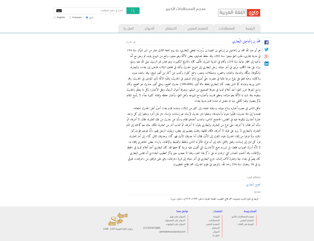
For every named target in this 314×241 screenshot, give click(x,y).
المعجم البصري (198, 28)
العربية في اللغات (245, 224)
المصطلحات (227, 28)
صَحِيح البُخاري (253, 185)
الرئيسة (250, 28)
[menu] (189, 28)
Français (77, 17)
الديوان (149, 28)
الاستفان (171, 28)
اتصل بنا (128, 28)
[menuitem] (250, 28)
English (61, 17)
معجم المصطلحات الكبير (243, 217)
